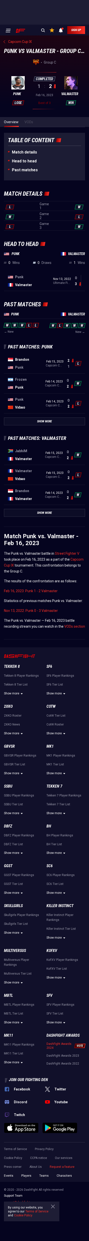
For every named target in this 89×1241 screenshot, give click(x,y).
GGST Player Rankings (19, 875)
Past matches (25, 170)
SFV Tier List (54, 1013)
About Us (35, 1167)
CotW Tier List (56, 715)
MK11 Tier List (13, 1053)
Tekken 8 (12, 666)
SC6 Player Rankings (60, 875)
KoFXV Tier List (56, 968)
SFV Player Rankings (60, 1004)
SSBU (8, 786)
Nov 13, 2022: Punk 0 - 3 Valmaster (31, 611)
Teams (44, 1175)
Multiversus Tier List (18, 973)
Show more (11, 693)
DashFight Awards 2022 (62, 1063)
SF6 (49, 666)
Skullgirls (13, 905)
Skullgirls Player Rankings (21, 915)
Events (8, 1175)
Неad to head (24, 161)
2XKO (8, 706)
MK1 (50, 746)
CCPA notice (38, 1158)
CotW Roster (55, 724)
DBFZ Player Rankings (19, 835)
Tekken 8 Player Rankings (21, 675)
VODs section (74, 626)
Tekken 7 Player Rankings (63, 795)
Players (26, 1175)
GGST (8, 865)
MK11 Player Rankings (19, 1044)
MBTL (8, 995)
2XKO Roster (13, 715)
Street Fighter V (67, 553)
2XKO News (12, 724)
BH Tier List (54, 844)
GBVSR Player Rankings (20, 755)
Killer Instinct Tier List (61, 929)
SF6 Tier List (54, 684)
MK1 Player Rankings (60, 755)
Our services (63, 1158)
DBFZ (8, 826)
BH (48, 826)
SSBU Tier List (13, 804)
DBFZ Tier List (13, 844)
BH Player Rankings (59, 835)
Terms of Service (15, 1149)
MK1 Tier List (55, 764)
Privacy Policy (44, 1149)
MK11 (8, 1035)
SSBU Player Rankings (19, 795)
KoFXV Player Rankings (62, 960)
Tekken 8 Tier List (16, 684)
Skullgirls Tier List (16, 924)
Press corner (13, 1167)
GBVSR (9, 746)
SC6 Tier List (55, 884)
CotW (51, 706)
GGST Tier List (13, 884)
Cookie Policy (13, 1158)
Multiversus (15, 950)
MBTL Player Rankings (19, 1004)
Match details (24, 152)
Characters (64, 1175)
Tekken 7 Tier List (58, 804)
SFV (49, 995)
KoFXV (51, 950)
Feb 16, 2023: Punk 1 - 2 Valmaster (31, 591)
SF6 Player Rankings (60, 675)
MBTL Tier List (13, 1013)
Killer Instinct (59, 905)
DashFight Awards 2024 (58, 1046)
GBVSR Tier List (14, 764)
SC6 (49, 865)
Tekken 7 (54, 786)
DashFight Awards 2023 (62, 1055)
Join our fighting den (28, 1079)
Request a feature (62, 1167)
